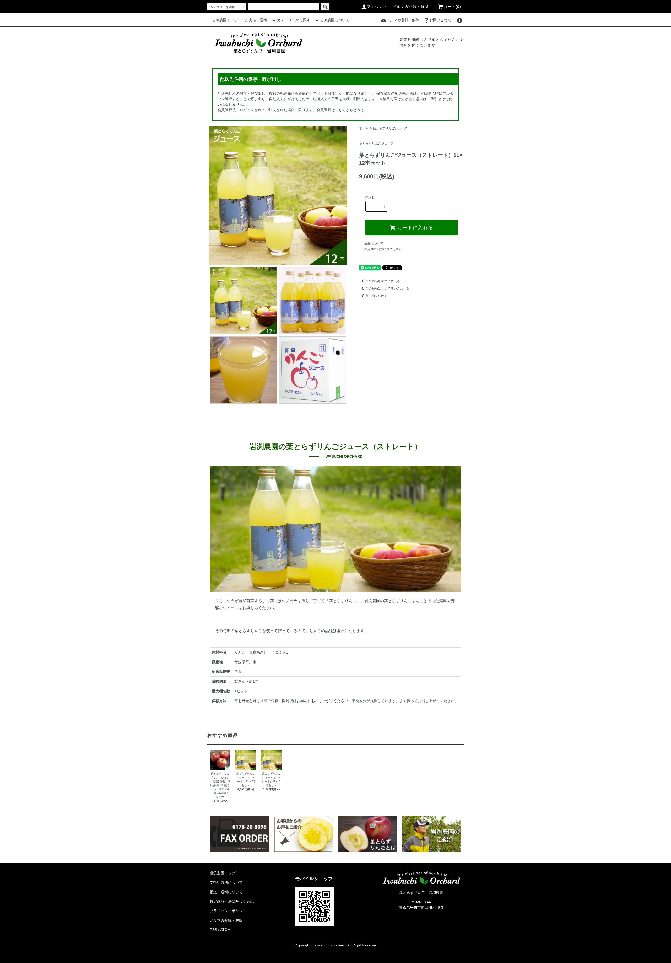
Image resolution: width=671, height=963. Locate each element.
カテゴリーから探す (293, 20)
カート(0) (452, 6)
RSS (213, 930)
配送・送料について (226, 892)
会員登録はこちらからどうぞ (340, 110)
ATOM (225, 930)
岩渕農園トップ (222, 873)
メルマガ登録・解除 (411, 6)
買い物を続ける (376, 296)
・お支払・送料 (254, 20)
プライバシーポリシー (228, 911)
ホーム (364, 128)
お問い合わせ (440, 20)
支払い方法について (226, 882)
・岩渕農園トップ (223, 20)
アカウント (377, 6)
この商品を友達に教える (382, 281)
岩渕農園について (334, 20)
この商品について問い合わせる (387, 288)
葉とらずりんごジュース (390, 128)
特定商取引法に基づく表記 (383, 249)
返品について (373, 243)
